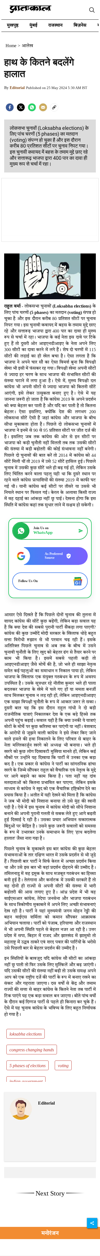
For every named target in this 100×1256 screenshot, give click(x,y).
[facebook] (10, 107)
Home (11, 46)
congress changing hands (31, 1050)
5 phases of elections (27, 1066)
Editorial (17, 88)
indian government (25, 1082)
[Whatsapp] (32, 107)
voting (63, 1066)
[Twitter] (21, 107)
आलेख (27, 46)
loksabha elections (25, 1034)
